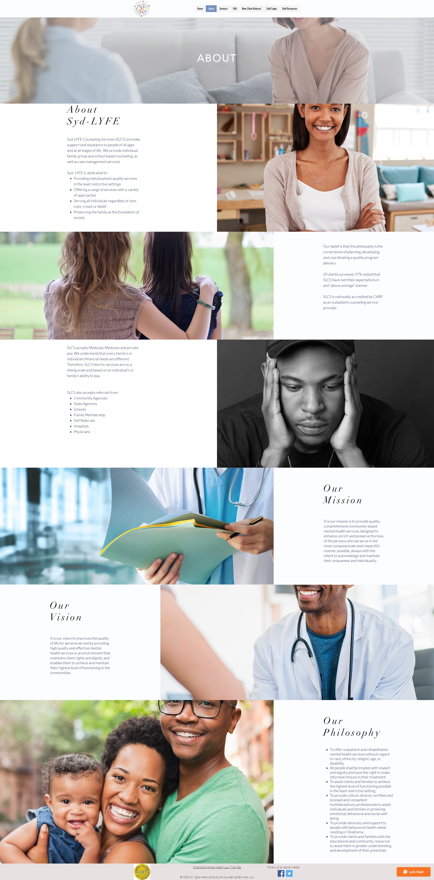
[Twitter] (289, 873)
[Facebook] (281, 873)
